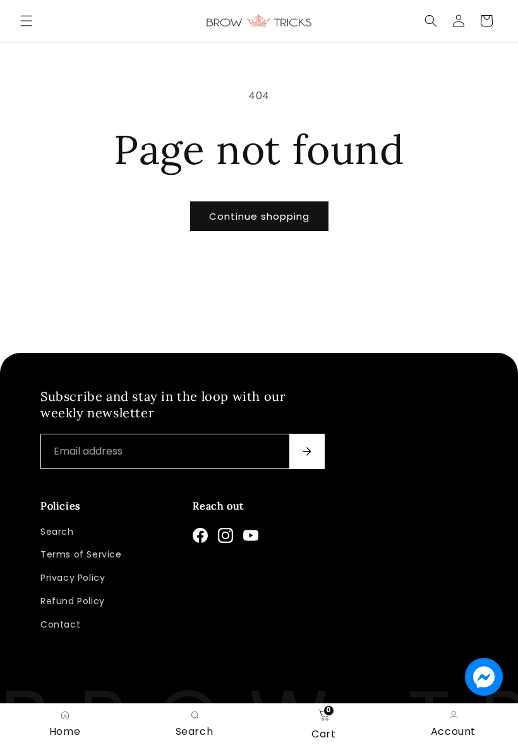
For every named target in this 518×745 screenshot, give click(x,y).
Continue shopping (259, 216)
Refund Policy (72, 601)
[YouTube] (250, 535)
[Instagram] (225, 535)
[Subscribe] (307, 451)
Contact (60, 624)
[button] (26, 21)
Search (57, 531)
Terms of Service (81, 554)
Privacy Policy (72, 577)
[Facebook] (200, 535)
